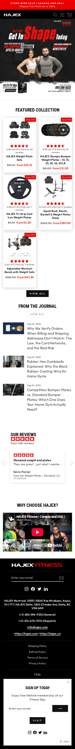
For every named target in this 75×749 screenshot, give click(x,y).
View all (37, 293)
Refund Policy (37, 651)
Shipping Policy (37, 646)
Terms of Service (37, 657)
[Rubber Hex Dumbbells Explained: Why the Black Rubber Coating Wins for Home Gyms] (13, 361)
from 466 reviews (22, 443)
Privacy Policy (37, 663)
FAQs (37, 674)
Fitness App (38, 699)
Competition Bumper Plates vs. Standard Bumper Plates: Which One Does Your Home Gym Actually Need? (49, 399)
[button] (19, 146)
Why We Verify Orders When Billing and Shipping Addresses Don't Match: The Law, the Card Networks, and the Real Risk (49, 338)
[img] (39, 439)
